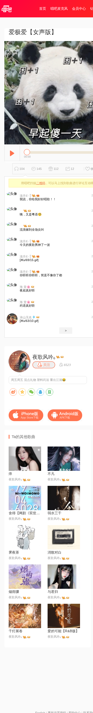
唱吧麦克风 (59, 8)
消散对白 (54, 552)
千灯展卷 (15, 631)
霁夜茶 (14, 552)
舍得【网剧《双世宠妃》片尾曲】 (25, 513)
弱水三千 (54, 513)
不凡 (51, 474)
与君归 (53, 592)
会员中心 (79, 8)
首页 (42, 8)
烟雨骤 (14, 592)
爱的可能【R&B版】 (63, 631)
